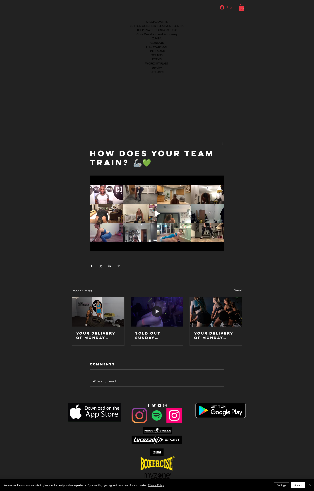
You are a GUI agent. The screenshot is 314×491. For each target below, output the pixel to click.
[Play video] (157, 213)
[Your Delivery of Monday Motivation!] (98, 312)
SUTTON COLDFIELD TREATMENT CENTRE (157, 26)
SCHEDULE (157, 43)
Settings (281, 485)
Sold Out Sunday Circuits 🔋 (149, 335)
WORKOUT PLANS (157, 63)
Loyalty (157, 68)
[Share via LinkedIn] (109, 266)
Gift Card (157, 72)
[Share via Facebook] (91, 266)
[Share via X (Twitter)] (100, 266)
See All (238, 290)
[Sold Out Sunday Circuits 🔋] (157, 312)
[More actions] (222, 143)
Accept (298, 485)
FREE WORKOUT (157, 47)
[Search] (242, 7)
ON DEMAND (157, 51)
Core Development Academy (157, 34)
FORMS (157, 59)
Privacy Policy (156, 485)
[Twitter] (154, 405)
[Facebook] (148, 405)
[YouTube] (159, 405)
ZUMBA (157, 38)
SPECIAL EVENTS (157, 22)
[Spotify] (157, 415)
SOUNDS (157, 55)
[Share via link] (118, 266)
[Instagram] (139, 415)
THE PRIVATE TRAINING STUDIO (157, 30)
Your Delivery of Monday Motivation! (96, 335)
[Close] (309, 485)
